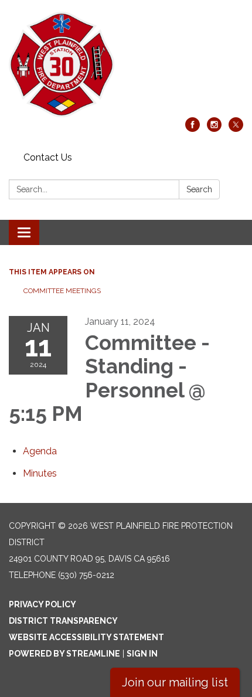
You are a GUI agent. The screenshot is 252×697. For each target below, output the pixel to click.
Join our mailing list (175, 682)
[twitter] (236, 128)
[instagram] (214, 128)
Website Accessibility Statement (86, 637)
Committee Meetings (62, 291)
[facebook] (192, 128)
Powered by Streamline (64, 653)
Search (199, 189)
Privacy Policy (42, 604)
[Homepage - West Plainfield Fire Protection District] (126, 64)
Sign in (142, 653)
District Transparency (63, 620)
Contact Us (47, 157)
